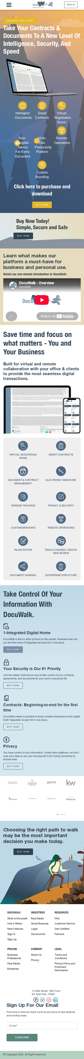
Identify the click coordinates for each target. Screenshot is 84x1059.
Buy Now (42, 205)
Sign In (71, 5)
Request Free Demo (20, 21)
